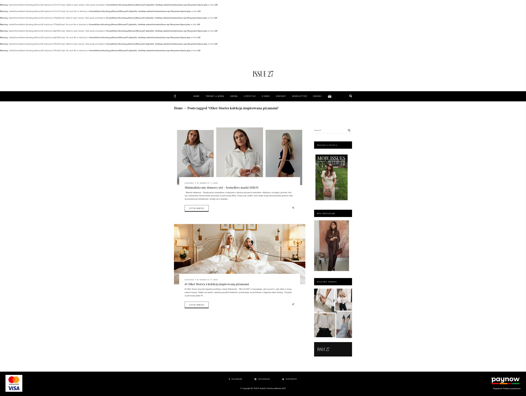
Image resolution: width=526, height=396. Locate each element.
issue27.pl (205, 183)
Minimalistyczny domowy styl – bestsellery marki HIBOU (222, 187)
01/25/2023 (189, 183)
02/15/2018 (189, 280)
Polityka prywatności (512, 388)
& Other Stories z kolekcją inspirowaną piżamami (217, 284)
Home (178, 108)
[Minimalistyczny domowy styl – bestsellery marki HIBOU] (239, 157)
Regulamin (497, 388)
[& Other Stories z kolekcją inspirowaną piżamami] (239, 254)
